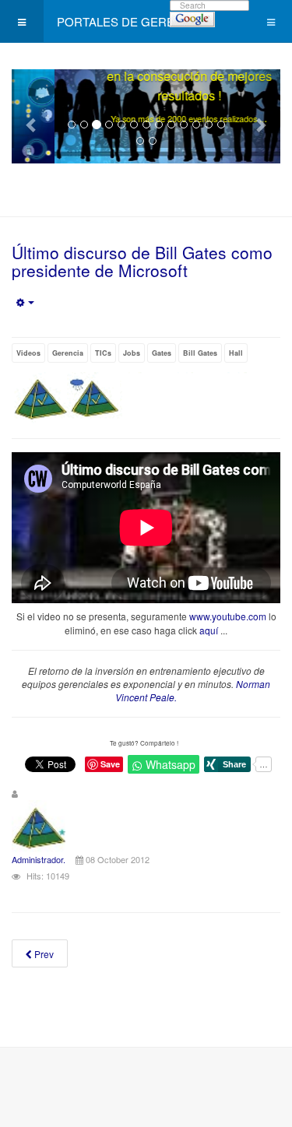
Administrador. (38, 859)
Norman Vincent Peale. (192, 690)
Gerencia (67, 353)
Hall (236, 353)
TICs (103, 353)
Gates (161, 353)
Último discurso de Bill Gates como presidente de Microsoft (142, 261)
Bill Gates (200, 353)
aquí (208, 630)
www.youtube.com (227, 616)
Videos (28, 353)
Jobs (131, 353)
